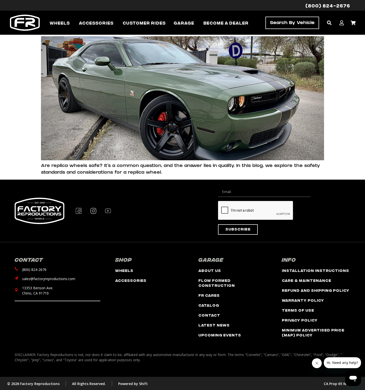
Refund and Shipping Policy (315, 290)
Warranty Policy (303, 300)
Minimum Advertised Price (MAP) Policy (313, 332)
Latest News (214, 325)
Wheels (124, 270)
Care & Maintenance (306, 280)
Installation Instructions (315, 270)
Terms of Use (298, 310)
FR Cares (209, 295)
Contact (209, 315)
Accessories (130, 280)
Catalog (208, 305)
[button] (329, 23)
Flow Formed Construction (216, 282)
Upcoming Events (219, 335)
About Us (209, 270)
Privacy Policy (300, 320)
